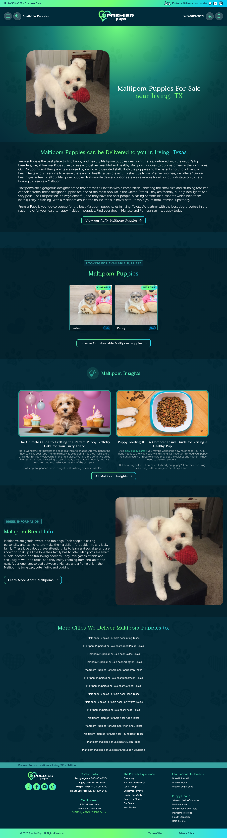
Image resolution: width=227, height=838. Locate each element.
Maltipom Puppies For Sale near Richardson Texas (113, 677)
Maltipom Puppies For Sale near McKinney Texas (113, 725)
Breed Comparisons (182, 786)
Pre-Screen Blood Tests (184, 808)
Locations (43, 765)
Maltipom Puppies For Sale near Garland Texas (113, 685)
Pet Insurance (179, 804)
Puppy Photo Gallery (134, 795)
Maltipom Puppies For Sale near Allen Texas (113, 717)
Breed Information (181, 778)
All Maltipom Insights (111, 476)
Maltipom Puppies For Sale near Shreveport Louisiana (113, 749)
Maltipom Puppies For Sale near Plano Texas (113, 693)
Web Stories (130, 807)
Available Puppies (36, 16)
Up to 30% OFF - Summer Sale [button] (22, 3)
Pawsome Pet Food (182, 812)
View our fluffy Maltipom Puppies (112, 220)
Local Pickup (130, 786)
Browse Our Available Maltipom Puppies (111, 343)
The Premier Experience (139, 774)
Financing (129, 778)
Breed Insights (179, 782)
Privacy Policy (186, 833)
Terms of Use (155, 833)
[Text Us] (219, 16)
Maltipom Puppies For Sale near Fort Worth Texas (114, 701)
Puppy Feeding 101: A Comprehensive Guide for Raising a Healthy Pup (162, 444)
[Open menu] (8, 16)
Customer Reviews (133, 790)
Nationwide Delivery (134, 782)
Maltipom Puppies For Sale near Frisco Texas (113, 709)
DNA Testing (178, 821)
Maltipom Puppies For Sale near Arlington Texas (113, 661)
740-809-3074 (193, 16)
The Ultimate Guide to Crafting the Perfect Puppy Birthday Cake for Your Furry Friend (64, 444)
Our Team (129, 803)
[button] (210, 3)
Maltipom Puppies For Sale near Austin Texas (113, 741)
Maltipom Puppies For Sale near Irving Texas (113, 638)
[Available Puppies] (17, 16)
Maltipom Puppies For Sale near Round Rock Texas (113, 733)
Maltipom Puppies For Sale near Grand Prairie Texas (113, 646)
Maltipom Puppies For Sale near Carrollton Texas (113, 669)
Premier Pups (26, 765)
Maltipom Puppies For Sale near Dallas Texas (113, 653)
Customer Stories (133, 799)
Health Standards (181, 817)
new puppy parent (136, 450)
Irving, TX (58, 765)
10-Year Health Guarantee (185, 800)
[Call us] (210, 16)
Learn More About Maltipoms (31, 580)
